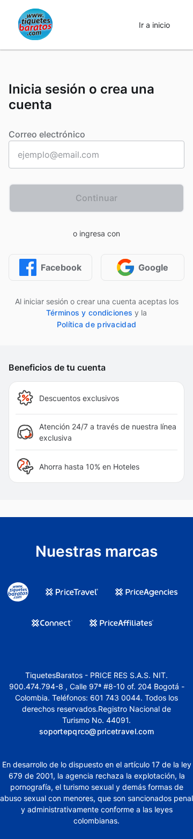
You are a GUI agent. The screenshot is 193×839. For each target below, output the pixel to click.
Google (153, 267)
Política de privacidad (96, 324)
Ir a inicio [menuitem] (154, 24)
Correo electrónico (47, 134)
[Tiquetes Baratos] (35, 25)
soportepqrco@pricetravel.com (96, 731)
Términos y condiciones (89, 312)
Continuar (96, 198)
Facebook (61, 267)
